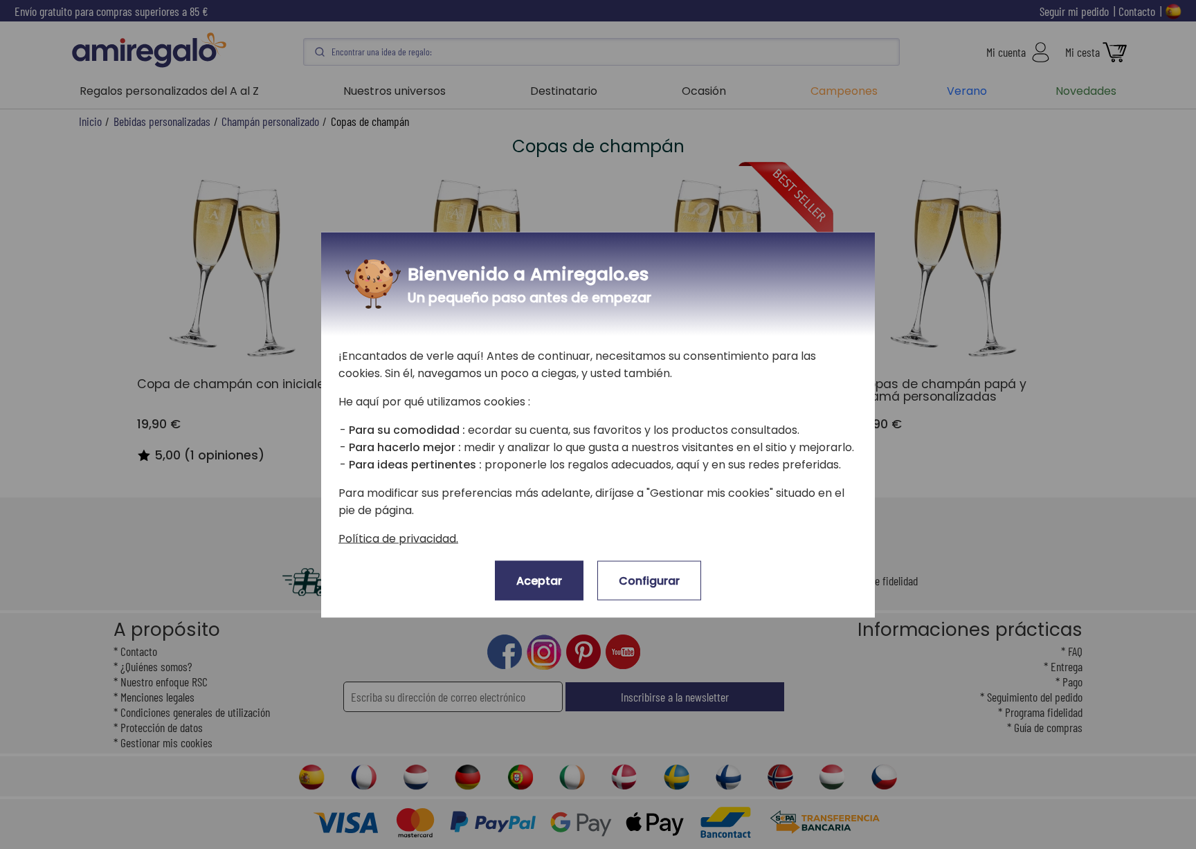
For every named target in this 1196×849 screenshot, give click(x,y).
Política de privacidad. (398, 538)
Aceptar (539, 580)
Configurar (649, 580)
